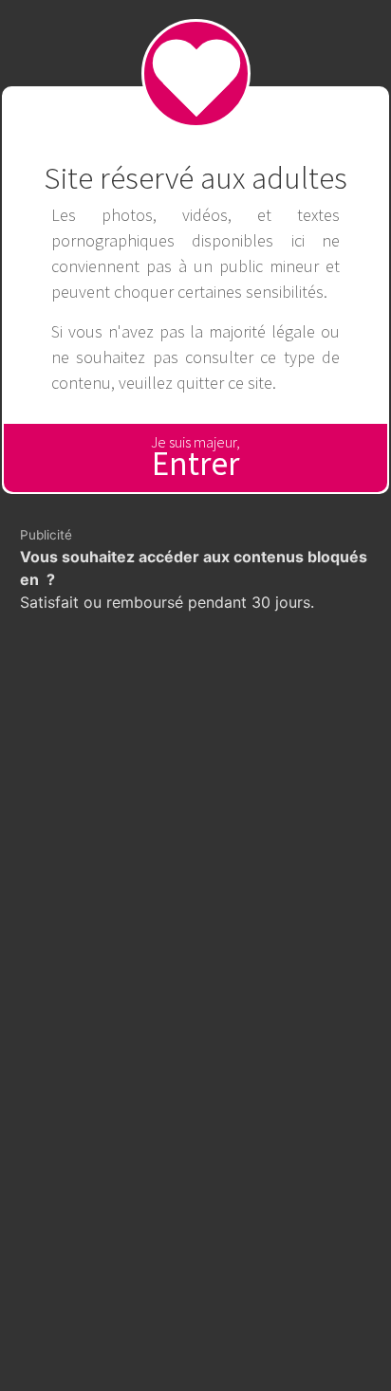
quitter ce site (224, 383)
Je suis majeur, (195, 458)
